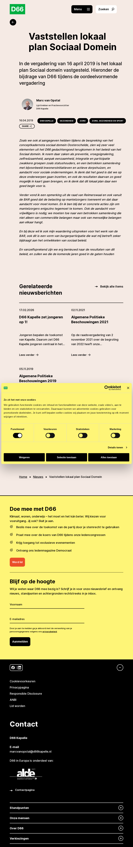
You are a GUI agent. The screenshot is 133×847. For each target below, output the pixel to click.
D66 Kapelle (47, 121)
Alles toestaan (109, 457)
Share (25, 126)
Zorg (83, 121)
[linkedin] (19, 667)
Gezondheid (66, 121)
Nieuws (38, 477)
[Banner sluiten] (128, 388)
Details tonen (115, 447)
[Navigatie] (118, 667)
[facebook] (13, 667)
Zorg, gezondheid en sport (107, 121)
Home (23, 477)
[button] (83, 9)
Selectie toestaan (66, 457)
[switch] (50, 435)
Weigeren (24, 457)
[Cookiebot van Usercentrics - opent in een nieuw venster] (107, 388)
